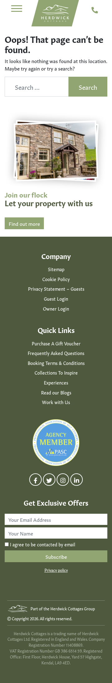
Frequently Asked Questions (56, 353)
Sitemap (56, 269)
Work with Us (56, 402)
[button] (16, 9)
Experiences (56, 382)
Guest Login (56, 298)
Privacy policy (56, 570)
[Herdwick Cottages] (55, 13)
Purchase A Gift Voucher (56, 343)
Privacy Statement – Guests (56, 288)
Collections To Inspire (56, 372)
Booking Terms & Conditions (56, 363)
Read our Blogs (56, 392)
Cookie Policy (56, 279)
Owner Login (56, 308)
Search (88, 86)
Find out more (24, 223)
